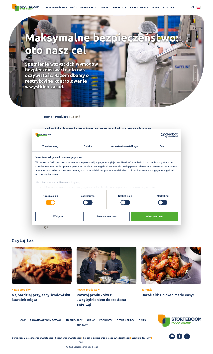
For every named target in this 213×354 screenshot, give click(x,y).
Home (48, 116)
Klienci (105, 7)
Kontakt (168, 7)
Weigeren (58, 216)
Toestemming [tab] (50, 146)
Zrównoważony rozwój (60, 7)
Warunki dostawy (141, 338)
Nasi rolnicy (88, 7)
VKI (81, 342)
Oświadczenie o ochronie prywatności (32, 338)
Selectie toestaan (106, 216)
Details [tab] (88, 146)
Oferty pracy (139, 7)
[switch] (88, 202)
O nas (155, 7)
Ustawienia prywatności (68, 338)
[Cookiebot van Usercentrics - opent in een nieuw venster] (163, 135)
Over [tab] (162, 146)
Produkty (119, 7)
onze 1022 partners (55, 162)
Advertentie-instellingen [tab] (125, 146)
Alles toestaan (154, 216)
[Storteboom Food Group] (25, 8)
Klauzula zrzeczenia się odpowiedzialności (106, 338)
